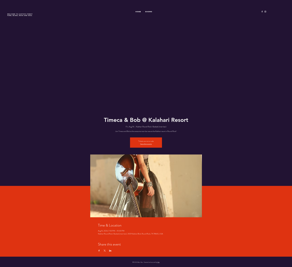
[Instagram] (265, 11)
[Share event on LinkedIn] (110, 251)
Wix (158, 262)
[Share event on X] (105, 251)
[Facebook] (262, 11)
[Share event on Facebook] (99, 251)
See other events (146, 144)
